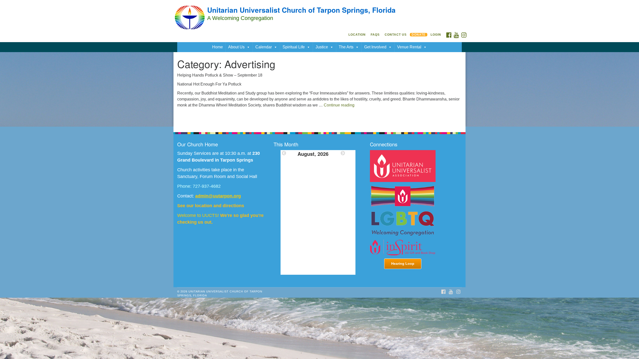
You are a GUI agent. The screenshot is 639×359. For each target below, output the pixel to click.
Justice (322, 47)
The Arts (346, 47)
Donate (419, 34)
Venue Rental (409, 47)
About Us (236, 47)
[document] (319, 89)
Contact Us (396, 34)
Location (357, 34)
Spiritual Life (294, 47)
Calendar (263, 47)
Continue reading (339, 105)
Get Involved (375, 47)
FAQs (375, 34)
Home (217, 47)
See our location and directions (210, 205)
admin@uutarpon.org (218, 195)
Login (436, 34)
